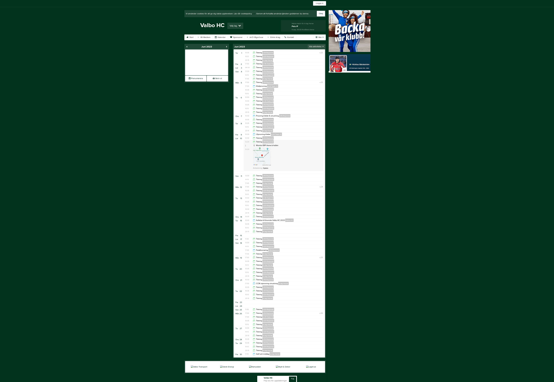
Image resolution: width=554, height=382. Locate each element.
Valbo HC (289, 220)
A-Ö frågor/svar (256, 37)
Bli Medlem (205, 37)
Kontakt (290, 37)
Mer (320, 37)
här (253, 13)
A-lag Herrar (267, 60)
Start (191, 37)
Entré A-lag (275, 37)
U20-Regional (268, 56)
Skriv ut (218, 78)
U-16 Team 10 (268, 64)
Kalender (221, 37)
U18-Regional (268, 53)
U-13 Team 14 (273, 86)
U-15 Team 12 (268, 317)
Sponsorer (238, 37)
